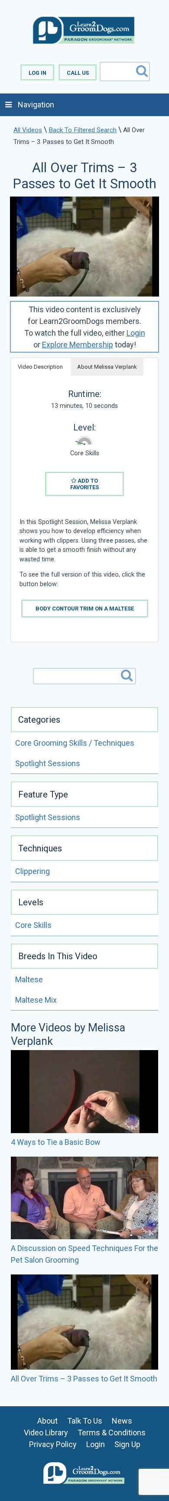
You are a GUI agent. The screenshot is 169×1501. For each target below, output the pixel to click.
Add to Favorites (84, 483)
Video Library (46, 1432)
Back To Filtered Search (83, 130)
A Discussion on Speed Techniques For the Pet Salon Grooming (84, 1254)
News (122, 1420)
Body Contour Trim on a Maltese (85, 608)
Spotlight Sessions (47, 763)
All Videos (27, 130)
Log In (37, 73)
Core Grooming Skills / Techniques (74, 742)
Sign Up (127, 1444)
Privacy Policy (53, 1444)
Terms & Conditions (112, 1432)
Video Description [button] (40, 367)
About (47, 1420)
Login (136, 332)
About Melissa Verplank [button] (107, 367)
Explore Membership (77, 344)
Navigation (36, 104)
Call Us (78, 73)
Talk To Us (84, 1420)
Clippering (32, 871)
